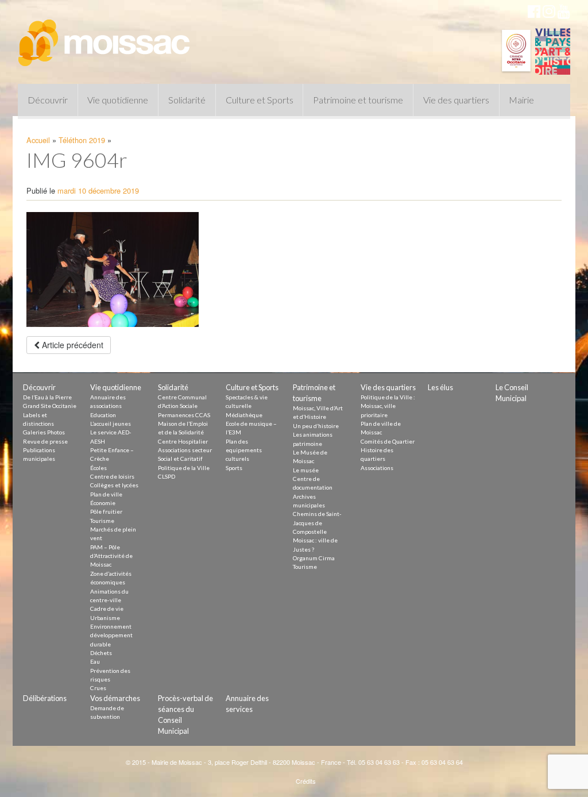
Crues (98, 687)
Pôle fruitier (106, 511)
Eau (95, 661)
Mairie (521, 99)
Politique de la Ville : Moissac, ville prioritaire (388, 406)
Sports (234, 467)
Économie (102, 502)
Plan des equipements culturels (244, 450)
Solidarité (187, 99)
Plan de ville (106, 494)
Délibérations (45, 698)
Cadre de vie (106, 608)
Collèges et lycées (114, 485)
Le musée (306, 470)
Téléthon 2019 (82, 139)
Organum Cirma (314, 558)
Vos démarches (115, 698)
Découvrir (48, 99)
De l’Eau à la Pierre (47, 397)
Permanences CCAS (184, 414)
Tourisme (102, 520)
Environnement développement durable (111, 635)
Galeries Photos (44, 432)
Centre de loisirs (112, 476)
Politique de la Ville (184, 467)
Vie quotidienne (117, 99)
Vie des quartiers (456, 99)
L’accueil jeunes (110, 423)
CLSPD (166, 476)
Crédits (306, 781)
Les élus (440, 387)
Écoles (98, 467)
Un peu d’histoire (316, 425)
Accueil (38, 139)
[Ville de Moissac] (105, 37)
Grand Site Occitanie (49, 405)
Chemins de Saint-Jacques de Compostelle (317, 522)
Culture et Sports (259, 99)
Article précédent (71, 345)
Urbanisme (105, 617)
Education (103, 414)
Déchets (101, 652)
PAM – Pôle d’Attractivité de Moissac (111, 556)
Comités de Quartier (388, 441)
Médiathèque (244, 414)
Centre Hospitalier (183, 441)
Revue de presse (45, 441)
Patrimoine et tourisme (358, 99)
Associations (377, 467)
